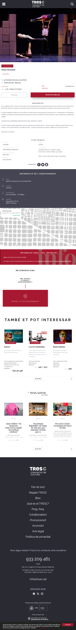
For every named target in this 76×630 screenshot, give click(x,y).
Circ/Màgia (5, 74)
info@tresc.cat (38, 579)
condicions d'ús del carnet (44, 261)
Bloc (38, 498)
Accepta (67, 625)
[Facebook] (39, 164)
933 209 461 (38, 558)
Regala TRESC (38, 492)
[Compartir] (46, 164)
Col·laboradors (38, 514)
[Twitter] (43, 164)
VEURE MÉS (38, 378)
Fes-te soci (38, 487)
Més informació (42, 628)
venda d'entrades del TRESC (63, 261)
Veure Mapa (16, 215)
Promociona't (38, 520)
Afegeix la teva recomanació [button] (25, 301)
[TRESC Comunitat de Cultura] (38, 4)
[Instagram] (42, 593)
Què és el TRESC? (38, 503)
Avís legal (38, 531)
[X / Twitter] (38, 593)
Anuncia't (38, 525)
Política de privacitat (38, 536)
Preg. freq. (38, 509)
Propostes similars (52, 95)
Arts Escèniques (7, 65)
